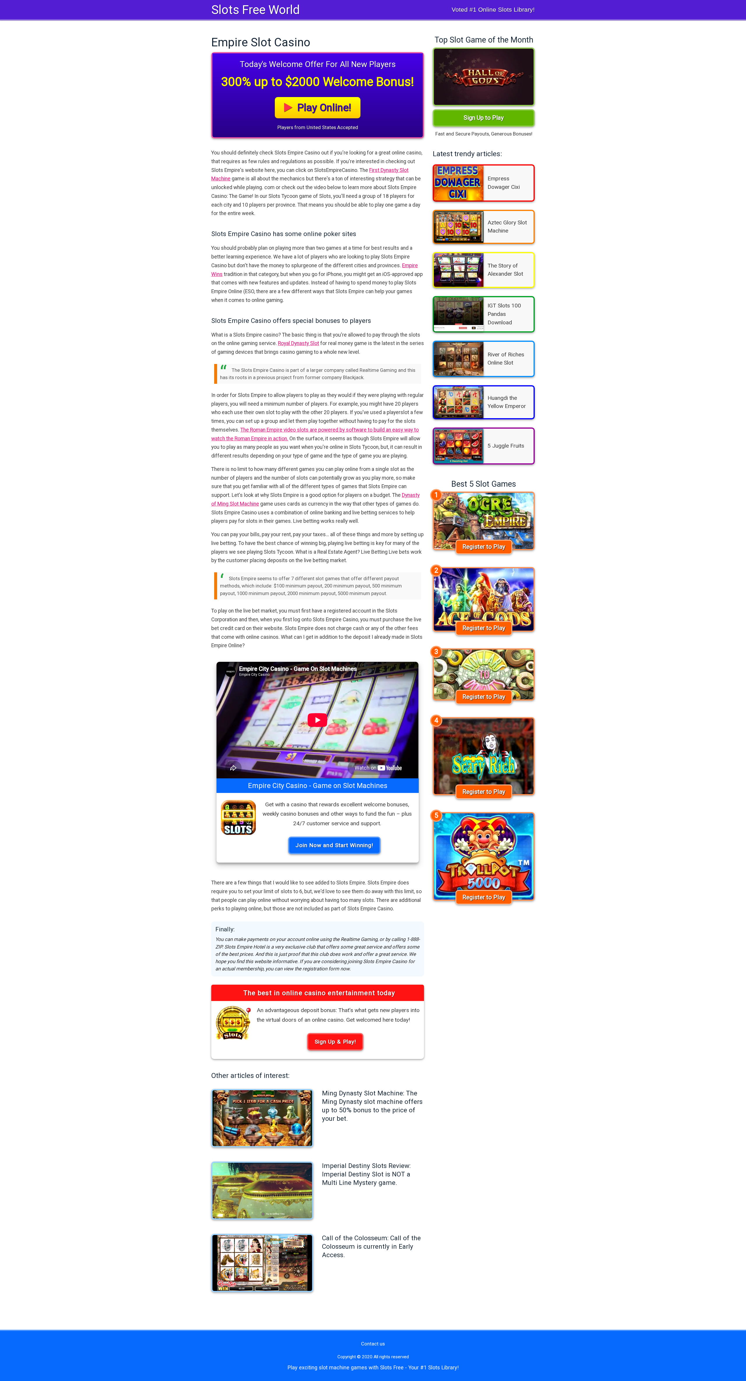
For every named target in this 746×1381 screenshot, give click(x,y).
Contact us (373, 1344)
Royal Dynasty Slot (298, 343)
